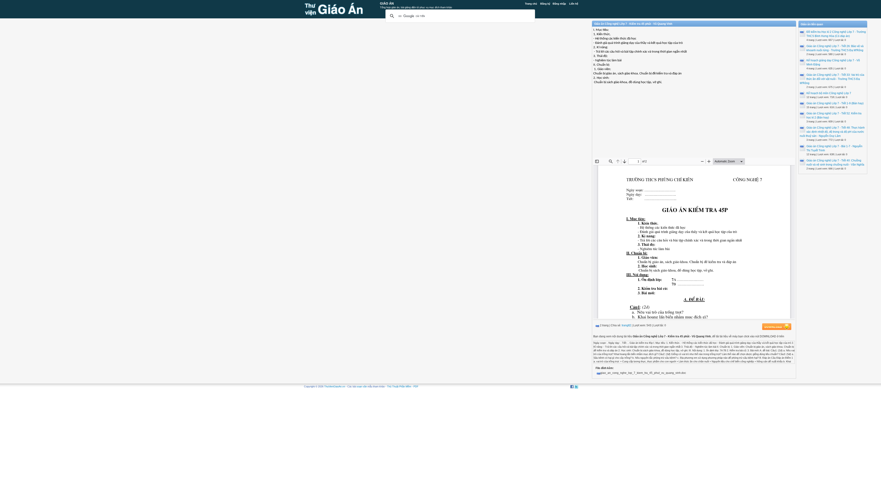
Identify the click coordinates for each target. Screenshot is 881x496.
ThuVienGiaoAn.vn (334, 386)
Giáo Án (387, 3)
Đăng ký (545, 3)
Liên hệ (573, 3)
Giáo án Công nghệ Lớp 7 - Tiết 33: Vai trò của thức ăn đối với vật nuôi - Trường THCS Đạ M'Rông (832, 79)
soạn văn (362, 386)
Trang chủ (531, 3)
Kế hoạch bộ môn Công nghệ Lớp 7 (828, 93)
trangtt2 (626, 325)
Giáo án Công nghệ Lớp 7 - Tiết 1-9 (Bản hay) (835, 103)
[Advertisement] (694, 124)
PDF (415, 386)
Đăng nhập (559, 3)
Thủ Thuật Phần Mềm (399, 386)
